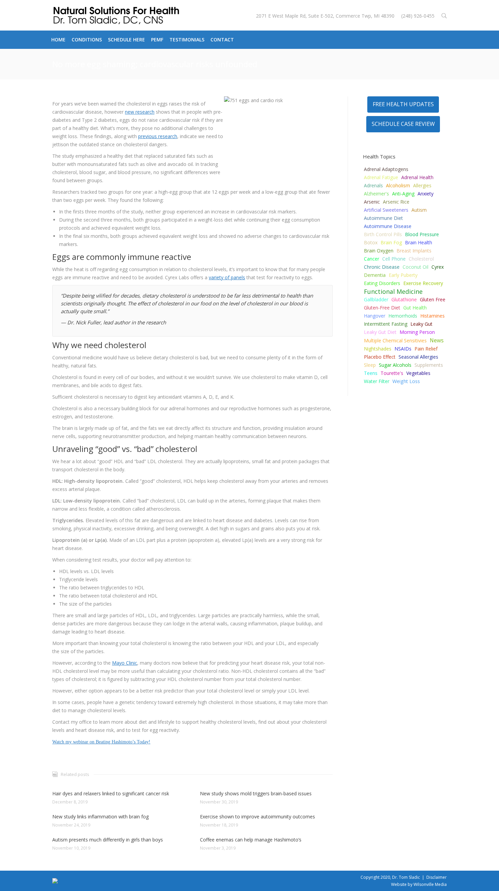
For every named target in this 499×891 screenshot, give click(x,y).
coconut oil (415, 267)
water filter (376, 381)
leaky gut (421, 324)
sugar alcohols (395, 365)
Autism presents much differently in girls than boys (107, 839)
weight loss (406, 381)
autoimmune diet (383, 218)
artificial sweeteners (386, 210)
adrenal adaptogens (386, 169)
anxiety (425, 193)
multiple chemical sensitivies (395, 340)
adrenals (373, 185)
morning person (417, 332)
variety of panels (227, 277)
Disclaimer (436, 877)
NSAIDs (402, 348)
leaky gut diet (380, 332)
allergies (422, 185)
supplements (428, 365)
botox (370, 242)
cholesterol (421, 258)
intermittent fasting (385, 324)
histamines (432, 315)
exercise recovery (423, 283)
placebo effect (379, 357)
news (437, 340)
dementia (375, 275)
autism (419, 210)
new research (139, 112)
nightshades (377, 348)
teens (370, 373)
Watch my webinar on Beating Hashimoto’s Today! (101, 741)
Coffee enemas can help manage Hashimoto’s (250, 839)
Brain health (418, 242)
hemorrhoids (402, 315)
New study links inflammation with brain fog (100, 816)
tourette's (392, 373)
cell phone (394, 258)
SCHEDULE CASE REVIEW (403, 124)
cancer (371, 258)
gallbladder (376, 299)
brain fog (391, 242)
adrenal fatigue (381, 177)
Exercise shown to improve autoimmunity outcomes (257, 816)
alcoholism (398, 185)
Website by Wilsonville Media (419, 884)
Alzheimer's (376, 193)
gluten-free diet (382, 307)
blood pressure (422, 234)
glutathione (404, 299)
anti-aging (403, 193)
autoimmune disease (387, 226)
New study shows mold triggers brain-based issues (256, 793)
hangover (374, 315)
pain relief (426, 348)
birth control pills (383, 234)
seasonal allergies (418, 357)
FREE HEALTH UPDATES (403, 104)
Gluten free (432, 299)
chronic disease (382, 267)
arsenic (372, 201)
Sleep (370, 365)
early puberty (403, 275)
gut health (415, 307)
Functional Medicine (393, 291)
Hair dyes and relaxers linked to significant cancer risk (110, 793)
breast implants (413, 250)
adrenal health (417, 177)
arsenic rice (396, 201)
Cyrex (437, 267)
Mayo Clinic (124, 663)
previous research (157, 136)
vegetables (418, 373)
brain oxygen (378, 250)
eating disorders (382, 283)
